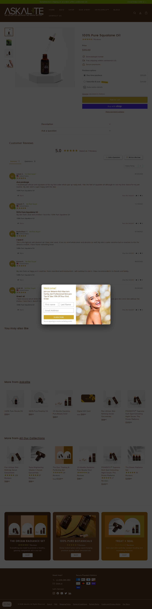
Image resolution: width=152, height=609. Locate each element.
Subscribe (59, 317)
